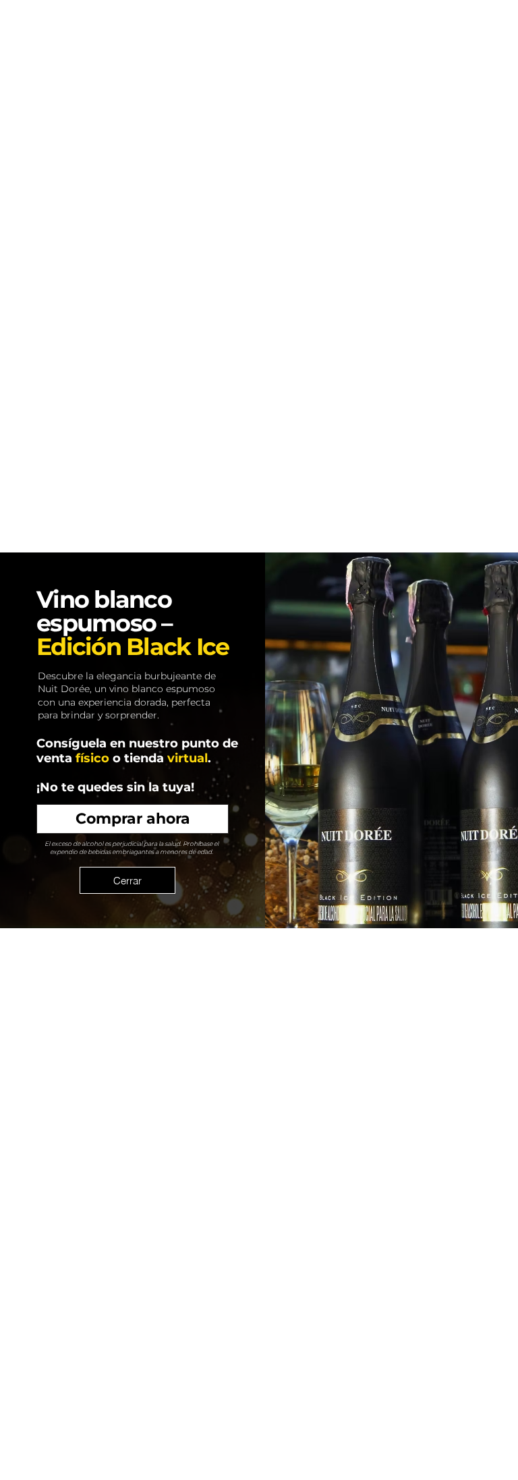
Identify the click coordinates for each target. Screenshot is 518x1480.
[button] (127, 880)
